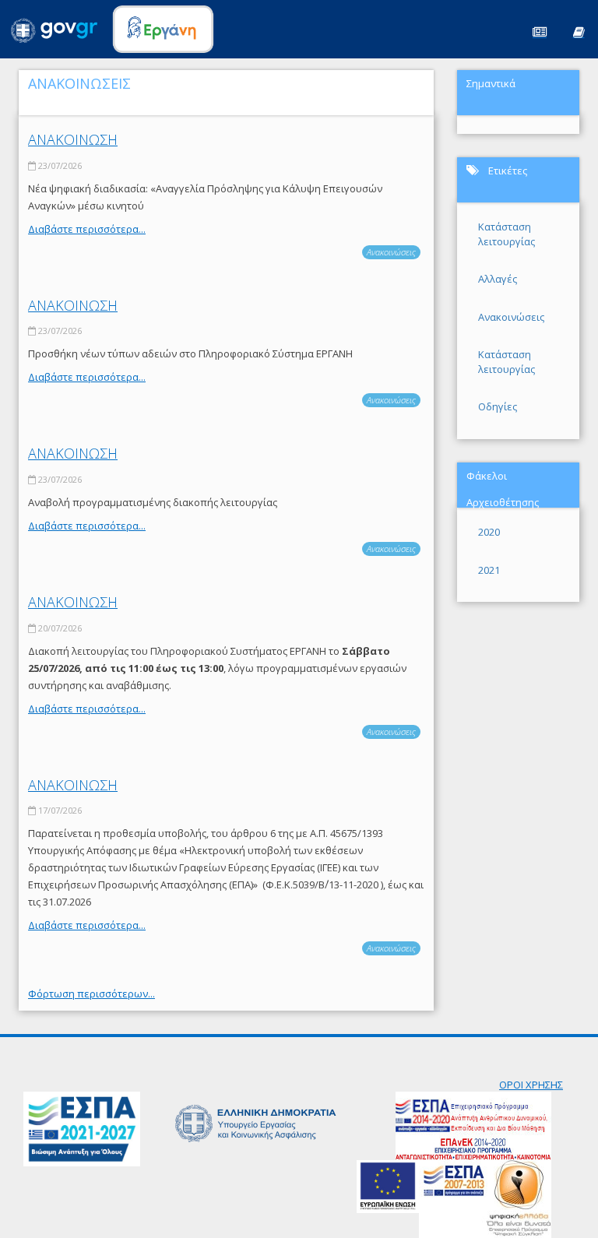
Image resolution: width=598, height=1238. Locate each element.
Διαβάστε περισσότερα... (87, 229)
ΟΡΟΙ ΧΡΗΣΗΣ (531, 1085)
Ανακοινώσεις (391, 252)
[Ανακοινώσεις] (539, 30)
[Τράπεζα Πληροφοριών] (578, 30)
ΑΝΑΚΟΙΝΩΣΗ (73, 139)
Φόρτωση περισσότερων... (91, 994)
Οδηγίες (497, 406)
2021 (489, 570)
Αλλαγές (497, 279)
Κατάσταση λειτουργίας (506, 234)
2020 (489, 532)
